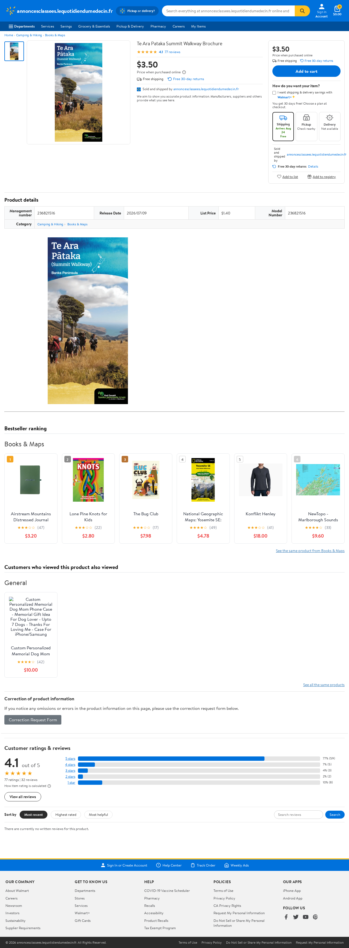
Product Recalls (156, 920)
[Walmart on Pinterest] (315, 917)
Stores (80, 898)
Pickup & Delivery (130, 26)
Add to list (290, 176)
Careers (179, 26)
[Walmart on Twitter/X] (296, 917)
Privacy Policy (224, 898)
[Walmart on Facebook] (286, 917)
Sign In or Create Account (127, 865)
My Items (198, 26)
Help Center (172, 865)
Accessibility (154, 912)
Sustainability (15, 920)
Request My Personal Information (239, 912)
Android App (292, 898)
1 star (71, 782)
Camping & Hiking (29, 35)
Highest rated (65, 814)
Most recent (33, 814)
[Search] (302, 10)
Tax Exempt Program (160, 927)
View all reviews (23, 796)
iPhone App (292, 890)
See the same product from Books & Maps (310, 550)
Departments (24, 26)
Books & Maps (55, 35)
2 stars (70, 776)
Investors (12, 912)
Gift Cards (83, 920)
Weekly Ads (240, 865)
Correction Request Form (33, 720)
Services (47, 26)
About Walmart (17, 890)
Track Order (206, 865)
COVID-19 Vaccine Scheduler (167, 890)
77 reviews (172, 52)
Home (8, 35)
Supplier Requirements (22, 927)
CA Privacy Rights (227, 905)
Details (313, 166)
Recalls (149, 905)
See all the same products (324, 684)
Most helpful (98, 814)
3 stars (70, 770)
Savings (66, 26)
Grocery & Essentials (94, 26)
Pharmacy (158, 26)
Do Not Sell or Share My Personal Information (258, 942)
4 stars (70, 764)
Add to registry (324, 176)
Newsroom (13, 905)
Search (335, 814)
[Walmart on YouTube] (306, 917)
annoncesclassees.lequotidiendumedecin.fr (206, 88)
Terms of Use (223, 890)
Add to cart (306, 71)
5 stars (70, 758)
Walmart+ (82, 912)
